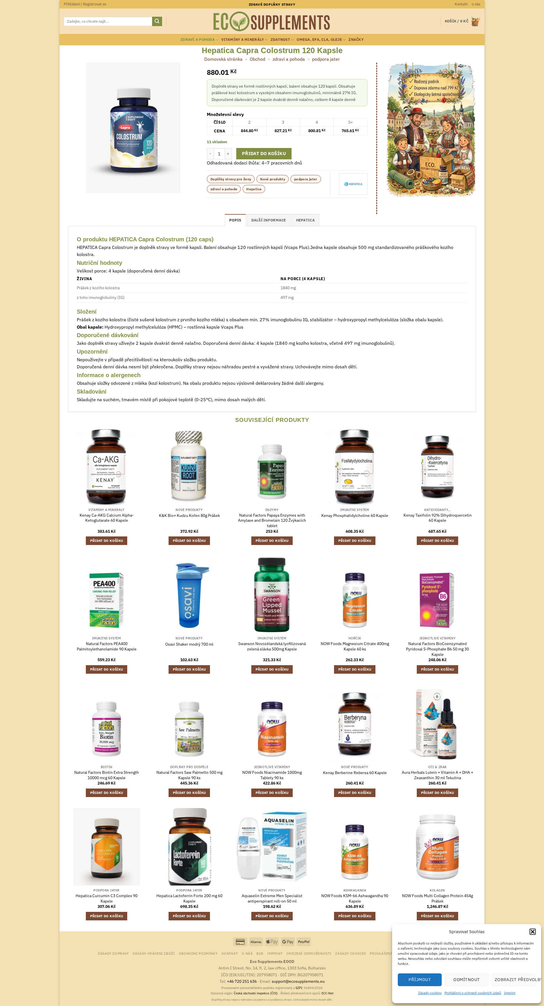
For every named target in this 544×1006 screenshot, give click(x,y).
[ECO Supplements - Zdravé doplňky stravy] (272, 21)
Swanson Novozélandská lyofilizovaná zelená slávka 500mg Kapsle (272, 646)
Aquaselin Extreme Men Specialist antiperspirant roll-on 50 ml (272, 898)
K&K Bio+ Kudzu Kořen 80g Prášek (189, 515)
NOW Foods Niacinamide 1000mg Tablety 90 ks (272, 775)
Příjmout (420, 979)
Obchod (257, 59)
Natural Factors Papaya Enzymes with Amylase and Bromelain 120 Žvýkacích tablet (272, 520)
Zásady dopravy (113, 953)
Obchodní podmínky (198, 953)
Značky (356, 39)
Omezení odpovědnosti (309, 953)
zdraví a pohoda (197, 39)
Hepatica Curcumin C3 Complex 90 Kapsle (106, 898)
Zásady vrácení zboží (154, 953)
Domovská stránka (223, 59)
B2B (260, 953)
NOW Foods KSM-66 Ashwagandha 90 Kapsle (354, 898)
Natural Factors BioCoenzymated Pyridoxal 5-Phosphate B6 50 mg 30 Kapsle (437, 649)
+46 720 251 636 (242, 981)
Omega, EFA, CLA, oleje (319, 39)
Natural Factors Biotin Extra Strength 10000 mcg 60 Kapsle (106, 775)
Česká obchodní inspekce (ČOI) (256, 993)
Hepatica (254, 189)
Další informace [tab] (268, 220)
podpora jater (326, 59)
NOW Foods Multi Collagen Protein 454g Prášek (437, 898)
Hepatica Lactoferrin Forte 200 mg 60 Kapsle (189, 898)
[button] (533, 932)
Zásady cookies (430, 993)
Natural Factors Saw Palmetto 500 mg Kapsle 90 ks (189, 775)
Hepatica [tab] (305, 220)
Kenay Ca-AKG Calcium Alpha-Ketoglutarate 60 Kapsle (107, 518)
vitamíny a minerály (242, 39)
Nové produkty (272, 179)
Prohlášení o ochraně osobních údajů (473, 993)
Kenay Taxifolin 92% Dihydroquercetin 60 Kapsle (437, 518)
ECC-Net (327, 993)
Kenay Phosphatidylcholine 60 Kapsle (354, 515)
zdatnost (280, 39)
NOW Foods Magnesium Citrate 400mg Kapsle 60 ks (355, 646)
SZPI (299, 988)
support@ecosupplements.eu (298, 981)
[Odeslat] (157, 21)
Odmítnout (466, 979)
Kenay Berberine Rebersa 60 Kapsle (355, 772)
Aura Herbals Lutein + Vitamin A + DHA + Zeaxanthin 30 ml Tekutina (437, 775)
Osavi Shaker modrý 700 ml (189, 644)
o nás (476, 4)
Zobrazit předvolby (515, 979)
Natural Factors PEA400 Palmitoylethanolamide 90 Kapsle (107, 646)
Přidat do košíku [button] (106, 540)
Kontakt (461, 4)
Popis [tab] (235, 220)
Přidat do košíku (264, 153)
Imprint (509, 993)
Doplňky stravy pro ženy (231, 179)
